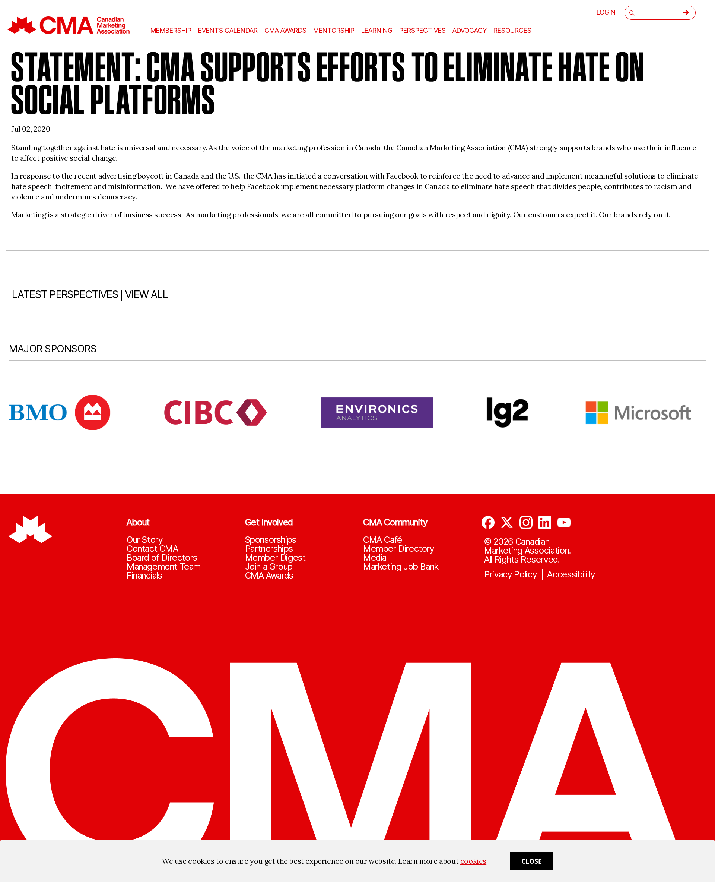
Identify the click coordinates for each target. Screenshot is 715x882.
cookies (473, 861)
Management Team (164, 566)
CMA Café (382, 539)
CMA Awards (269, 575)
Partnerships (269, 548)
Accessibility (571, 574)
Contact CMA (152, 548)
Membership (170, 30)
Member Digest (275, 557)
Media (375, 557)
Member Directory (398, 548)
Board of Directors (162, 557)
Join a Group (269, 566)
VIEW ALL (146, 294)
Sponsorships (270, 539)
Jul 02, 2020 (30, 128)
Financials (144, 575)
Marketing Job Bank (401, 566)
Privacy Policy (510, 574)
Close (531, 861)
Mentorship (334, 30)
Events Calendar (228, 30)
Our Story (144, 539)
